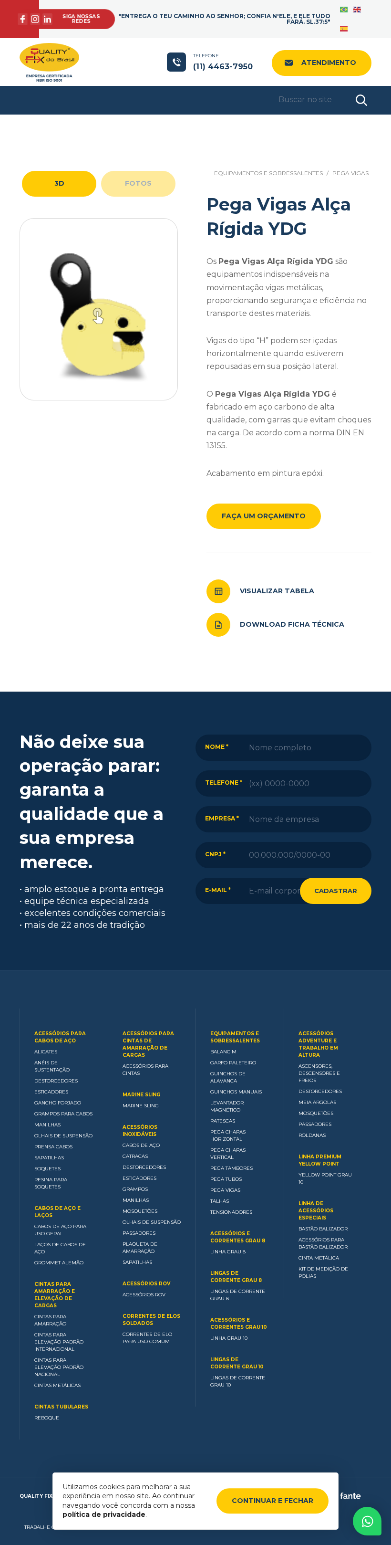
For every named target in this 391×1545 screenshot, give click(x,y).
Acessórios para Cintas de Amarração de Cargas (148, 1044)
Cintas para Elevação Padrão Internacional (58, 1342)
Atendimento (328, 62)
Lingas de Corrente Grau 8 (236, 1276)
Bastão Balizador (323, 1229)
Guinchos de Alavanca (228, 1077)
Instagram (35, 19)
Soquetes (47, 1169)
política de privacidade (103, 1514)
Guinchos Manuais (236, 1092)
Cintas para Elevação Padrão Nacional (58, 1367)
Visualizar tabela (277, 591)
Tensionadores (231, 1212)
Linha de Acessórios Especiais (315, 1210)
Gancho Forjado (57, 1103)
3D (59, 183)
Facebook (23, 19)
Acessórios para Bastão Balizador (323, 1243)
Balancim (223, 1052)
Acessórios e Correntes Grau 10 (238, 1323)
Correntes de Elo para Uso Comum (147, 1338)
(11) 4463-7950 (223, 62)
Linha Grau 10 (228, 1338)
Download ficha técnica (292, 624)
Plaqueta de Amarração (140, 1247)
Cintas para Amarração (50, 1320)
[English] (357, 9)
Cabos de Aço (141, 1145)
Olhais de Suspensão (63, 1136)
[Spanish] (344, 28)
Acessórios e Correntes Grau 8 (237, 1237)
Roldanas (312, 1135)
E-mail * (218, 889)
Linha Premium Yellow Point (319, 1160)
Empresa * (222, 818)
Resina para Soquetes (50, 1183)
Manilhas (47, 1125)
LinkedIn (47, 19)
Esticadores (51, 1092)
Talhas (219, 1201)
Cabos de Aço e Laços (57, 1212)
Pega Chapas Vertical (228, 1153)
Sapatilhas (49, 1158)
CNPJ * (215, 854)
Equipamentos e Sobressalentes (268, 173)
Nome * (216, 746)
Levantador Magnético (227, 1106)
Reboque (46, 1418)
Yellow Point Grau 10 (325, 1178)
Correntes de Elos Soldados (151, 1319)
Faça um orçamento (264, 516)
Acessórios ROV (146, 1284)
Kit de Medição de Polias (323, 1272)
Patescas (222, 1121)
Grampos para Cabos (63, 1114)
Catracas (135, 1156)
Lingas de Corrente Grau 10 (237, 1363)
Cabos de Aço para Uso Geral (60, 1230)
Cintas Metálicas (57, 1385)
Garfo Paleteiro (233, 1063)
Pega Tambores (231, 1168)
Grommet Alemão (58, 1263)
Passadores (139, 1233)
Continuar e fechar (272, 1500)
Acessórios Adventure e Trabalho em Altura (318, 1044)
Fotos (138, 183)
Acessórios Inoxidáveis (140, 1130)
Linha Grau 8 (228, 1252)
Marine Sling (141, 1095)
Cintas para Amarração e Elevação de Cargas (54, 1295)
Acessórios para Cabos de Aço (60, 1037)
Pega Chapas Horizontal (228, 1135)
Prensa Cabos (53, 1147)
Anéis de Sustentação (52, 1066)
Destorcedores (56, 1081)
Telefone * (223, 782)
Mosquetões (140, 1211)
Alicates (45, 1052)
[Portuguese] (344, 9)
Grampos (135, 1189)
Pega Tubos (226, 1179)
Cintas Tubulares (61, 1407)
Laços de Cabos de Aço (60, 1248)
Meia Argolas (317, 1102)
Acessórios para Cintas (145, 1069)
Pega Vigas (350, 173)
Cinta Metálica (318, 1258)
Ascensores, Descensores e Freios (319, 1073)
